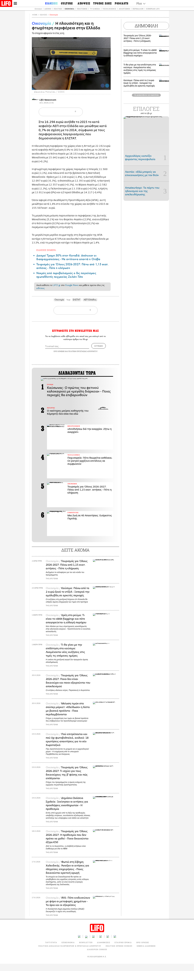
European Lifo (152, 9)
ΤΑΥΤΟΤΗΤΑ (51, 942)
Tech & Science (109, 9)
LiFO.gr (56, 285)
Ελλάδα (38, 9)
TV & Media (95, 9)
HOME (34, 15)
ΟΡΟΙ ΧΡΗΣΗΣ (59, 351)
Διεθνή (47, 9)
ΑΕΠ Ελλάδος (90, 299)
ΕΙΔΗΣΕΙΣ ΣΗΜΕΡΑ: (46, 250)
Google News (72, 285)
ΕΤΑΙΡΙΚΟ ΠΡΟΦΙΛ (123, 942)
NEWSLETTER (85, 942)
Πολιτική (58, 9)
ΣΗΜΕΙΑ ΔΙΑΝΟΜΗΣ (146, 946)
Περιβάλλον (138, 9)
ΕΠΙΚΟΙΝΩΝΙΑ (68, 942)
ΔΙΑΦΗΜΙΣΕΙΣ (103, 942)
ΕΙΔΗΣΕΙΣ (43, 15)
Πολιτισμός (82, 9)
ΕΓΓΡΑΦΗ (98, 346)
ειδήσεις (40, 288)
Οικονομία (69, 9)
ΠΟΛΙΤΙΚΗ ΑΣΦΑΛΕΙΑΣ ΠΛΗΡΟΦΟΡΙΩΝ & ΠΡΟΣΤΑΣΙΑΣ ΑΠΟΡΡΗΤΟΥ (69, 946)
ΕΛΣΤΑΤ (76, 299)
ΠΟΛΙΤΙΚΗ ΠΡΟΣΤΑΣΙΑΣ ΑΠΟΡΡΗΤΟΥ (83, 351)
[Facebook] (103, 86)
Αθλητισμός (124, 9)
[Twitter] (107, 86)
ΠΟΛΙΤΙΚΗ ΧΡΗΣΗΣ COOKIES (119, 946)
